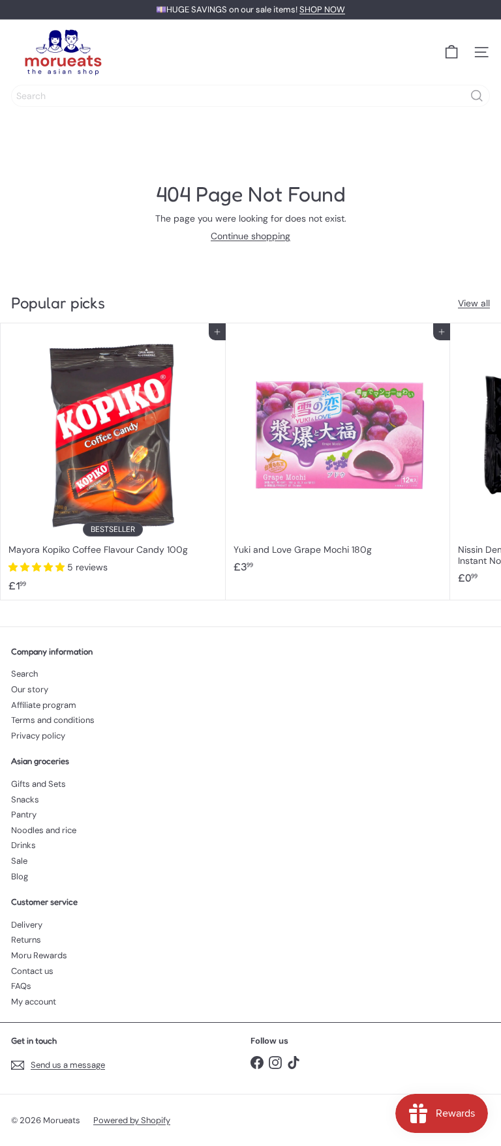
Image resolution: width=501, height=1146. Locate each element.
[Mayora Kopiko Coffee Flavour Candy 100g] (113, 461)
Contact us (32, 971)
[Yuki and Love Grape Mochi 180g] (338, 452)
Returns (26, 939)
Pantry (24, 814)
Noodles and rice (43, 830)
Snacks (25, 799)
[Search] (477, 96)
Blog (19, 876)
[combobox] (250, 96)
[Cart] (451, 52)
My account (33, 1001)
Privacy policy (38, 735)
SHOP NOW (322, 9)
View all (474, 303)
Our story (29, 689)
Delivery (26, 924)
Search (24, 673)
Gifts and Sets (38, 783)
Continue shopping (250, 236)
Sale (19, 860)
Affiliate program (43, 705)
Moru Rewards (39, 955)
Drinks (23, 845)
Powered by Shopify (131, 1120)
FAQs (21, 986)
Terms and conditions (53, 720)
